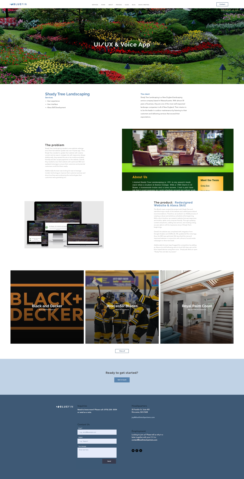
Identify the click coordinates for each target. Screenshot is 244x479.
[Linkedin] (140, 450)
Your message (82, 446)
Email (79, 428)
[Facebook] (136, 450)
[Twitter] (133, 450)
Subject (80, 437)
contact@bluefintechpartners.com (144, 440)
